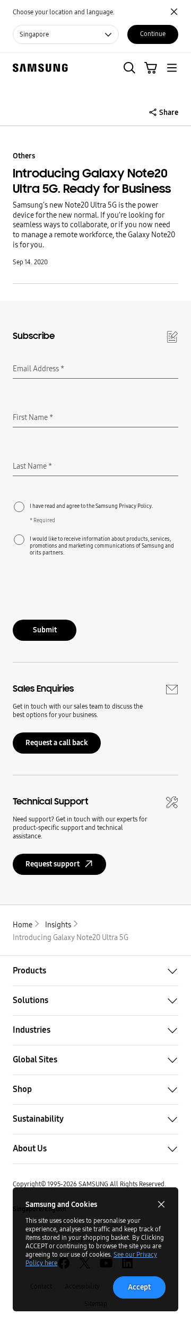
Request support (52, 864)
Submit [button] (45, 629)
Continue (153, 34)
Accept (139, 1287)
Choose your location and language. (64, 12)
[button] (129, 67)
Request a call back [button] (56, 742)
